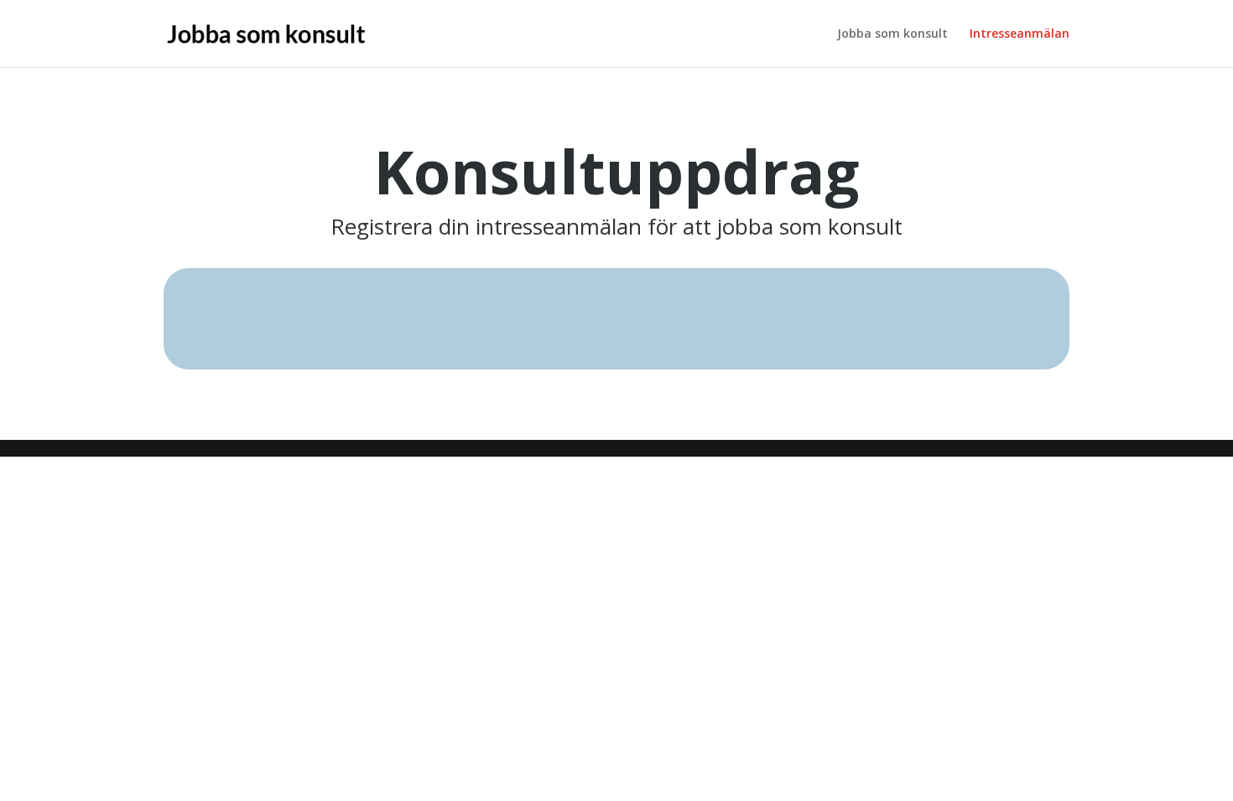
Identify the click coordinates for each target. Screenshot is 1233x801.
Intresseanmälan (1019, 34)
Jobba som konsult (892, 34)
